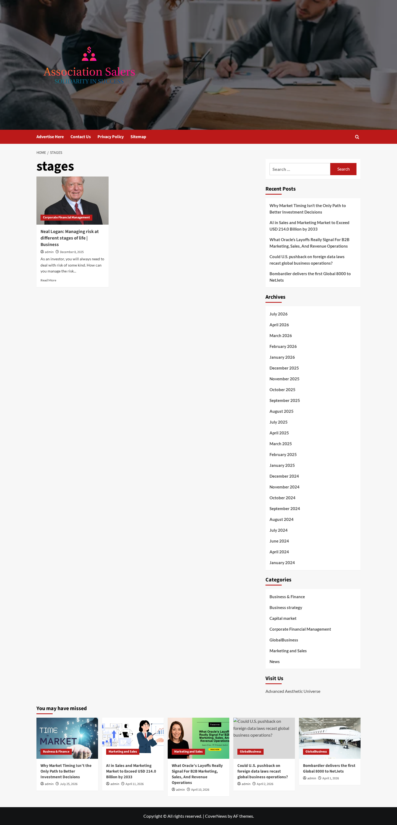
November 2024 (285, 486)
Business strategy (286, 607)
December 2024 (284, 476)
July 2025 (279, 422)
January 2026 (282, 357)
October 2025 (282, 389)
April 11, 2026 (135, 784)
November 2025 (285, 378)
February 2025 (283, 454)
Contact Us (80, 137)
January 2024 (282, 562)
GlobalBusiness (284, 639)
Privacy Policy (110, 137)
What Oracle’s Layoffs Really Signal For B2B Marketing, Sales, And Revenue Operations (309, 242)
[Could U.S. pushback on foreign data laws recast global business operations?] (264, 738)
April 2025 (279, 432)
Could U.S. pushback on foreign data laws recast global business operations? (307, 259)
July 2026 (279, 313)
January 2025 (282, 465)
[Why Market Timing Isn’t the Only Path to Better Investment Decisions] (67, 738)
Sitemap (138, 137)
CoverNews (216, 816)
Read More (48, 280)
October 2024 (282, 497)
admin (49, 252)
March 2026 (281, 335)
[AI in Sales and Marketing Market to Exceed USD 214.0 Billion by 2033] (133, 738)
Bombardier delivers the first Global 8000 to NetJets (310, 276)
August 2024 (282, 519)
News (275, 661)
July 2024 (279, 530)
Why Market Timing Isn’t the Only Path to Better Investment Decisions (308, 208)
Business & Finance (287, 596)
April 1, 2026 (330, 778)
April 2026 (279, 324)
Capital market (283, 618)
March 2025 (281, 443)
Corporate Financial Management (66, 217)
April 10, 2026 (200, 789)
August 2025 (282, 411)
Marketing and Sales (288, 650)
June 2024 (279, 540)
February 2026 (283, 346)
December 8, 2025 (72, 252)
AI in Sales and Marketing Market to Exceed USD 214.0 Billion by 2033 (309, 225)
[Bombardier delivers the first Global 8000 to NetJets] (330, 738)
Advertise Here (50, 137)
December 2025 (284, 367)
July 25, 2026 (69, 784)
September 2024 (285, 508)
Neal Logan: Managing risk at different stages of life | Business (70, 238)
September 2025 (285, 400)
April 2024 (279, 551)
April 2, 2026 (265, 784)
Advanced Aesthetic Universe (292, 691)
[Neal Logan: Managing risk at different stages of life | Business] (72, 201)
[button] (357, 137)
